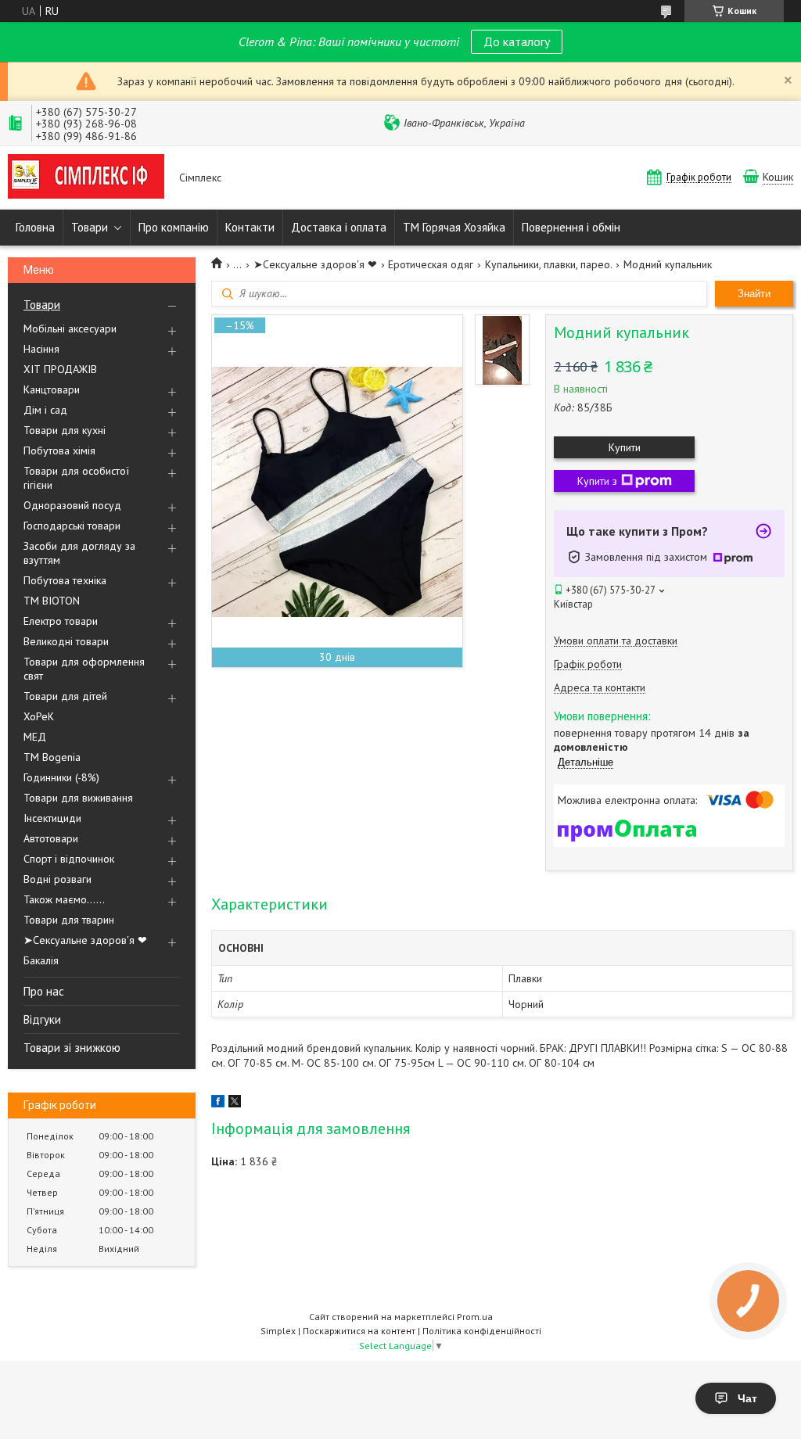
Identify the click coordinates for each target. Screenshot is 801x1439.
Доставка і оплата (338, 227)
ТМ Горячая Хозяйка (454, 227)
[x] (234, 1103)
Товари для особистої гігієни (76, 478)
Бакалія (41, 960)
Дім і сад (45, 410)
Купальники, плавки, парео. (548, 264)
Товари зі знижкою (71, 1047)
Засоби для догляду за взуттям (79, 553)
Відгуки (42, 1019)
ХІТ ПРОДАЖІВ (60, 369)
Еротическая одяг (430, 264)
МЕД (34, 737)
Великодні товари (66, 641)
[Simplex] (86, 178)
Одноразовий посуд (72, 505)
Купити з (597, 481)
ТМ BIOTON (51, 601)
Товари (89, 227)
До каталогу (516, 41)
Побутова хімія (59, 450)
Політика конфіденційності (481, 1331)
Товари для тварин (68, 920)
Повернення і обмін (571, 227)
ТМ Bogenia (52, 757)
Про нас (43, 991)
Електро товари (60, 621)
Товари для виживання (78, 798)
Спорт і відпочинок (68, 859)
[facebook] (217, 1103)
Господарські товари (71, 526)
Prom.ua (475, 1316)
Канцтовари (51, 389)
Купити (625, 447)
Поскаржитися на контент (359, 1331)
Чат (747, 1398)
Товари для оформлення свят (84, 669)
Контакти (250, 227)
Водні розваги (57, 879)
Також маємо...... (64, 899)
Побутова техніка (64, 580)
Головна (35, 227)
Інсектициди (52, 818)
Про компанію (173, 227)
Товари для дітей (65, 696)
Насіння (41, 349)
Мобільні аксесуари (70, 328)
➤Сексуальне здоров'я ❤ (85, 940)
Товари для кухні (64, 430)
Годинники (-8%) (61, 777)
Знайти (754, 294)
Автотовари (50, 838)
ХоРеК (38, 716)
